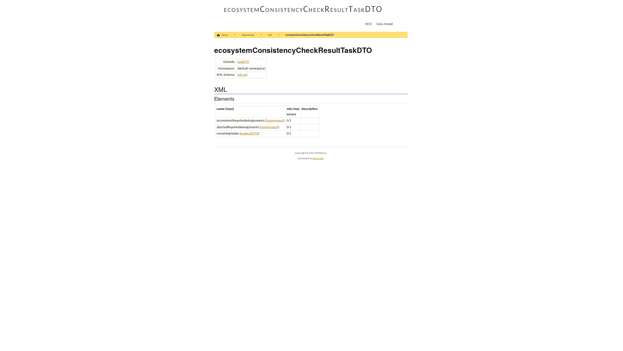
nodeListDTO (249, 134)
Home (224, 35)
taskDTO (243, 62)
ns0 (270, 35)
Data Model (384, 24)
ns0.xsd (242, 75)
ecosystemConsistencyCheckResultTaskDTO (303, 9)
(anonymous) (275, 121)
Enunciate (318, 158)
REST (368, 24)
